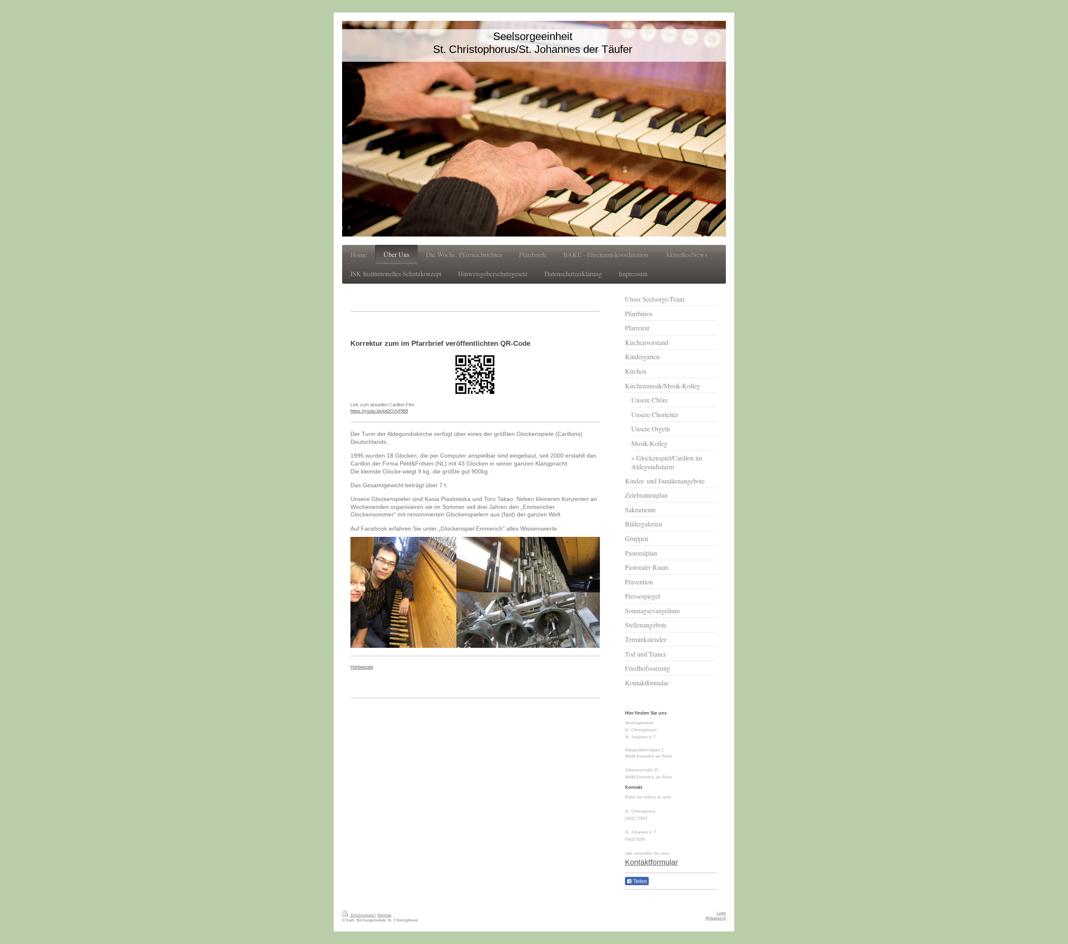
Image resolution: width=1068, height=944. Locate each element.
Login (721, 913)
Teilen (639, 881)
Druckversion (362, 915)
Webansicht (715, 918)
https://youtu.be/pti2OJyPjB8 (379, 410)
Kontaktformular (651, 862)
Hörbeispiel (361, 667)
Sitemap (384, 915)
